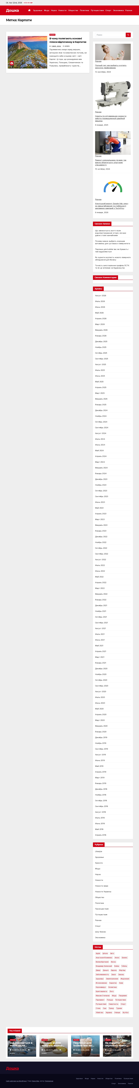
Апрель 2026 (100, 318)
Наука (54, 10)
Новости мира (101, 886)
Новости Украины (103, 892)
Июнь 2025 (100, 376)
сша (104, 1008)
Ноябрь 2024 (101, 416)
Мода (46, 10)
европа (114, 970)
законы (121, 974)
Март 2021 (99, 657)
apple (98, 953)
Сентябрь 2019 (101, 749)
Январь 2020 (100, 732)
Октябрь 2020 (101, 680)
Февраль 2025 (101, 399)
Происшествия (101, 909)
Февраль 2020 (101, 726)
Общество (73, 10)
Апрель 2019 (100, 772)
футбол (125, 1012)
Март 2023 (100, 519)
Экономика (118, 10)
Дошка (12, 10)
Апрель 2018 (100, 835)
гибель (124, 966)
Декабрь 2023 (101, 479)
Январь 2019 (100, 783)
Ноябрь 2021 (100, 611)
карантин (113, 983)
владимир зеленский (104, 966)
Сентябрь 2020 (101, 686)
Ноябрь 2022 (100, 542)
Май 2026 (99, 313)
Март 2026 (100, 324)
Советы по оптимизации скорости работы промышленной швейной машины (110, 118)
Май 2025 (99, 382)
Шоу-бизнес (100, 932)
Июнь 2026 (100, 307)
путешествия (101, 1004)
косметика (112, 987)
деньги (105, 970)
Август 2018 (100, 812)
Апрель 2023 (100, 514)
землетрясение (112, 979)
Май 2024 (99, 450)
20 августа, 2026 (19, 1050)
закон (113, 974)
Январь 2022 (100, 600)
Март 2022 (100, 588)
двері (98, 970)
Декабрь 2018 (101, 789)
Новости (62, 10)
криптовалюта (101, 991)
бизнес (124, 958)
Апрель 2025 (100, 387)
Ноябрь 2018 (100, 795)
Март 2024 (100, 462)
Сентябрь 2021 (101, 623)
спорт (123, 1004)
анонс (117, 958)
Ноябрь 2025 (100, 347)
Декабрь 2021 (101, 605)
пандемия (123, 996)
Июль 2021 (100, 634)
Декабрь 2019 (101, 737)
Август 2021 (100, 628)
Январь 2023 (100, 531)
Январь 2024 (101, 473)
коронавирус (101, 987)
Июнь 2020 (100, 703)
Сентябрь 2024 (101, 427)
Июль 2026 (100, 301)
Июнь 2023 (100, 502)
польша (110, 1000)
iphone (105, 953)
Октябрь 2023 (101, 491)
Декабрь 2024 (101, 410)
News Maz (35, 1081)
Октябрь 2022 (101, 548)
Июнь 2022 (100, 571)
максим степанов (102, 996)
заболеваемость (102, 974)
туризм (119, 1008)
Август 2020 (100, 691)
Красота (99, 863)
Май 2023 (99, 508)
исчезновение (101, 983)
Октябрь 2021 (101, 617)
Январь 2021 (100, 663)
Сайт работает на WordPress (16, 1081)
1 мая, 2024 (56, 46)
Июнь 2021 (100, 640)
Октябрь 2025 (101, 353)
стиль (98, 1008)
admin (67, 46)
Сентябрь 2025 (101, 359)
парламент (100, 1000)
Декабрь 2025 (101, 341)
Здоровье (37, 10)
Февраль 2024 (101, 468)
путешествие (120, 1000)
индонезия (125, 979)
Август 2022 (100, 559)
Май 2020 (99, 709)
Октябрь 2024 (101, 422)
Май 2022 (99, 577)
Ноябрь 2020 (100, 674)
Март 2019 (99, 778)
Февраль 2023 (101, 525)
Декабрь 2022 (101, 537)
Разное (128, 10)
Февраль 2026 (101, 330)
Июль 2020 (100, 697)
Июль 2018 (100, 818)
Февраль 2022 (101, 594)
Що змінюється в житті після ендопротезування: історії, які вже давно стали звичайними (110, 233)
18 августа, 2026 (82, 1050)
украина (109, 1012)
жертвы (122, 970)
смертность (113, 1004)
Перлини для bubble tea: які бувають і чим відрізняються (82, 1046)
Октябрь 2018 (101, 800)
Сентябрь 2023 (101, 496)
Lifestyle (98, 851)
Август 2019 (100, 755)
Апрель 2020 (100, 714)
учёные (117, 1012)
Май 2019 (99, 766)
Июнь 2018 (100, 823)
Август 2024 (100, 433)
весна (113, 962)
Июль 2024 (100, 439)
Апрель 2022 (100, 582)
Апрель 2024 (101, 456)
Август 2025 (100, 364)
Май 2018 (99, 829)
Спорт (108, 10)
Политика (84, 10)
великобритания (102, 962)
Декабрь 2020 (101, 668)
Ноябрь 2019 (100, 743)
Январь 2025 (100, 405)
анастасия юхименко (104, 958)
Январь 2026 (100, 336)
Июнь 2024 (100, 445)
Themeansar (49, 1081)
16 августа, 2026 (114, 1050)
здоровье (99, 979)
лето (112, 991)
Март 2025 (100, 393)
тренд (111, 1008)
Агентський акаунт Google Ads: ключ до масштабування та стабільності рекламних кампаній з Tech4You (111, 205)
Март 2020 (100, 720)
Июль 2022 (100, 565)
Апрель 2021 (100, 651)
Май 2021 (99, 646)
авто (112, 953)
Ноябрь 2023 (100, 485)
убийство (99, 1012)
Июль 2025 (100, 370)
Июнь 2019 (100, 760)
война (116, 966)
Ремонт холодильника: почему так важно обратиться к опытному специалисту (110, 162)
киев (121, 983)
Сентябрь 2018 (101, 806)
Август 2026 (100, 295)
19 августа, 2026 (51, 1050)
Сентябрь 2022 (101, 554)
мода (114, 996)
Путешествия (97, 10)
